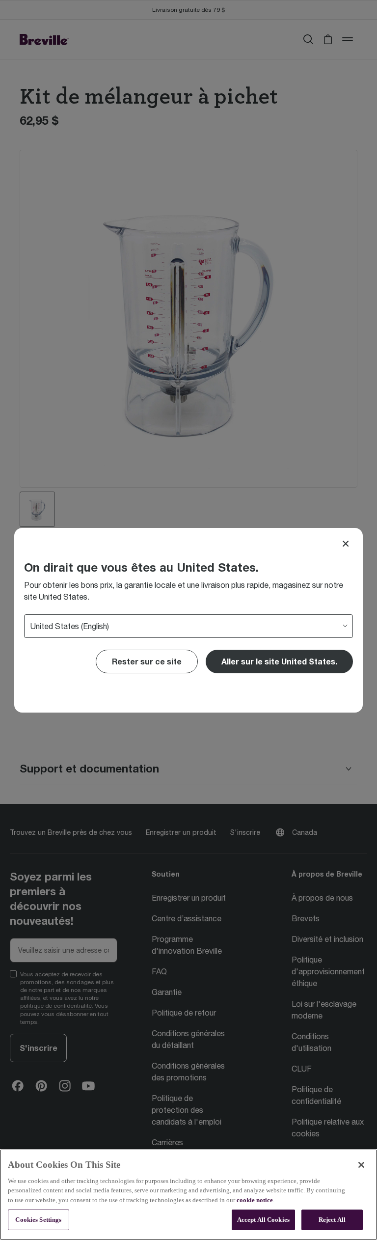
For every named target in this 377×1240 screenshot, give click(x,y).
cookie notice (255, 1200)
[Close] (345, 544)
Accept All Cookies (263, 1219)
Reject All (332, 1219)
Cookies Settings (38, 1219)
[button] (279, 661)
